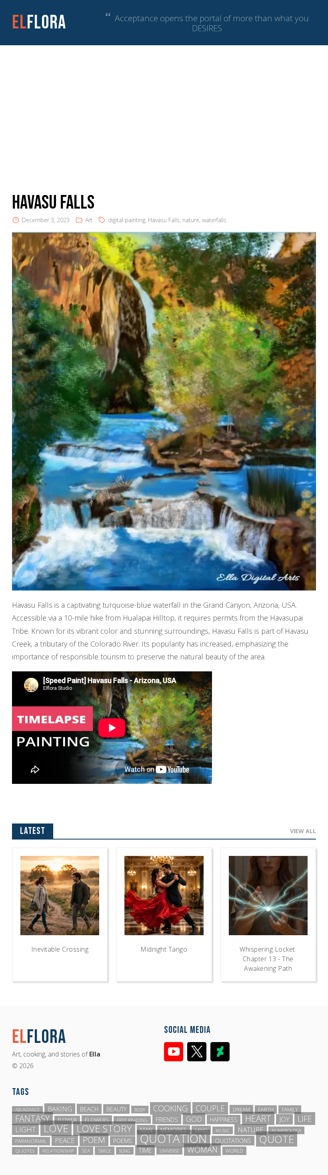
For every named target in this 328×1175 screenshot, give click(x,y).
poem (94, 1139)
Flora (39, 22)
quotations (233, 1141)
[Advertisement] (164, 105)
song (124, 1151)
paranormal (31, 1141)
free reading (132, 1120)
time (145, 1150)
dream (241, 1109)
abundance (27, 1110)
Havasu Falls (164, 220)
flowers (97, 1119)
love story (104, 1128)
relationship (58, 1151)
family (290, 1109)
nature (190, 220)
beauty (116, 1109)
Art (88, 220)
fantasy (32, 1118)
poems (122, 1141)
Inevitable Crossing (60, 949)
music (223, 1130)
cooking (170, 1108)
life (305, 1118)
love (56, 1128)
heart (258, 1118)
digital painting (126, 220)
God (194, 1119)
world (234, 1150)
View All (303, 831)
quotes (24, 1151)
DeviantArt (220, 1051)
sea (86, 1150)
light (25, 1129)
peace (65, 1140)
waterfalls (214, 220)
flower (67, 1120)
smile (104, 1150)
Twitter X (196, 1051)
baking (60, 1108)
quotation (173, 1139)
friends (167, 1119)
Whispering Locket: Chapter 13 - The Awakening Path (268, 959)
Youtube (173, 1051)
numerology (286, 1130)
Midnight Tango (163, 949)
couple (210, 1108)
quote (276, 1139)
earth (266, 1109)
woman (202, 1149)
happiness (223, 1119)
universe (169, 1151)
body (139, 1110)
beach (89, 1109)
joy (284, 1119)
